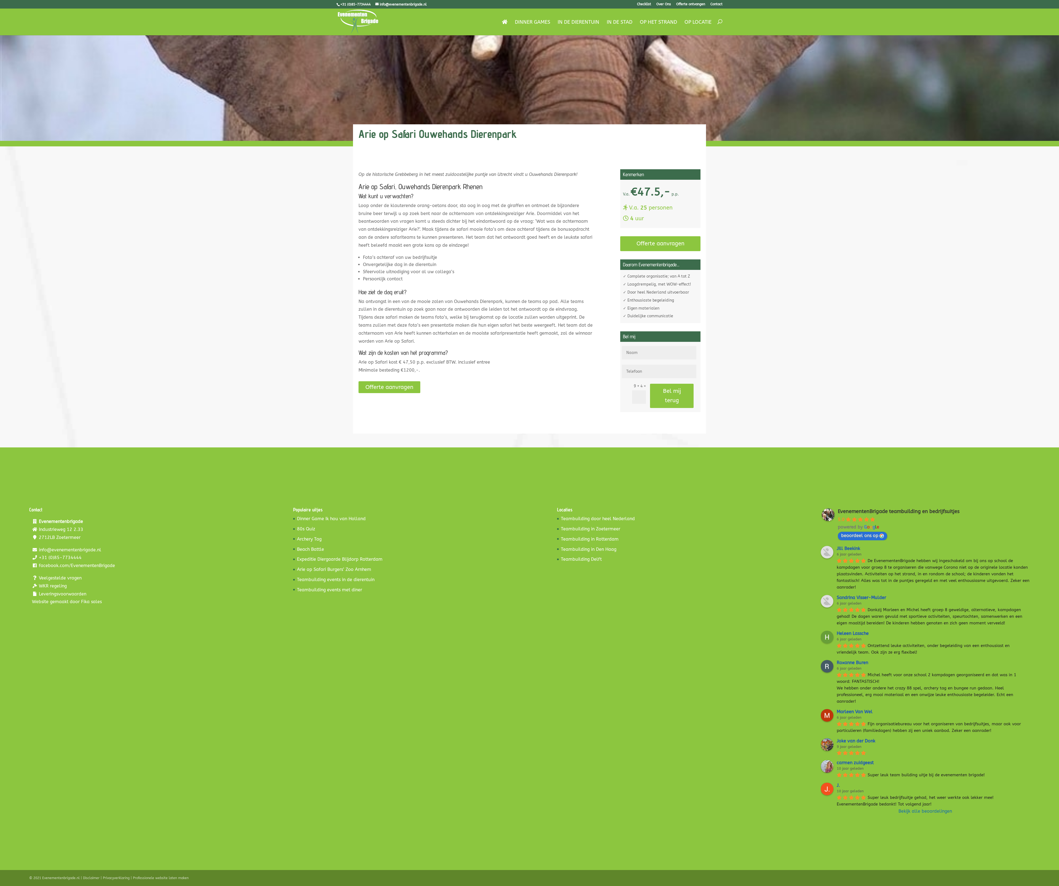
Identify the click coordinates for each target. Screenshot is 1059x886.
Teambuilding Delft (581, 559)
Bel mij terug (672, 396)
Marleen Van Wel (855, 711)
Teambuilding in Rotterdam (590, 539)
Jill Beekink (848, 548)
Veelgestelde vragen (60, 578)
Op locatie (698, 22)
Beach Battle (310, 549)
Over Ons (663, 4)
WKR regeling (53, 586)
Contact (716, 4)
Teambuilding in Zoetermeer (590, 528)
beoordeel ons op (859, 535)
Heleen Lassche (853, 633)
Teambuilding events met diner (329, 589)
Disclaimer (91, 878)
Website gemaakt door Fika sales (67, 601)
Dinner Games (532, 22)
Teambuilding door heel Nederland (598, 518)
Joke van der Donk (856, 740)
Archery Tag (309, 539)
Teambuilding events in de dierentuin (336, 579)
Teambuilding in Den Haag (588, 549)
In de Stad (619, 22)
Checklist (644, 4)
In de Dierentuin (578, 22)
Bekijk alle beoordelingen (925, 811)
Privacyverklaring (116, 878)
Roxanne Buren (852, 662)
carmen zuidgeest (855, 762)
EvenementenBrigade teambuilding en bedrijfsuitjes (898, 511)
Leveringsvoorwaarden (62, 594)
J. (838, 785)
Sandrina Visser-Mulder (861, 597)
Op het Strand (658, 22)
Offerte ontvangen (690, 4)
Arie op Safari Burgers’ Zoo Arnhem (334, 569)
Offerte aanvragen (389, 387)
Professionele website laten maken (161, 878)
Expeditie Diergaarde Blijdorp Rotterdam (340, 559)
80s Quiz (306, 528)
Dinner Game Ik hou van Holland (331, 518)
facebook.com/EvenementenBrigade (77, 565)
